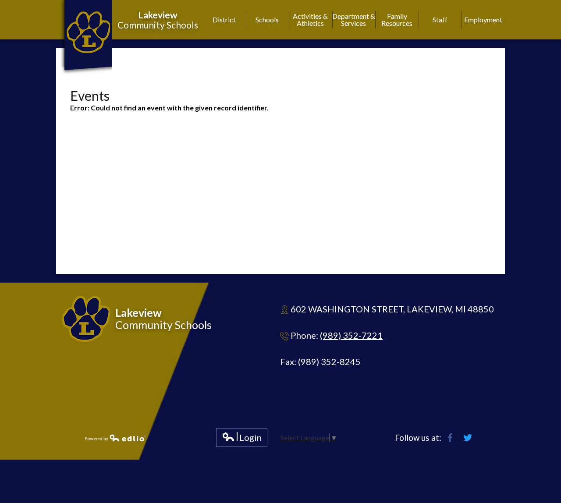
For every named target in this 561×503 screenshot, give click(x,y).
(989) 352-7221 (351, 335)
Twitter (467, 437)
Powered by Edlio (115, 437)
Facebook (450, 437)
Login (242, 439)
